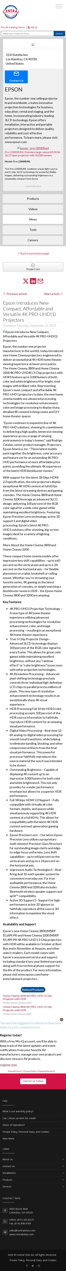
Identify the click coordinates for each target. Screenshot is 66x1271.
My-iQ (33, 27)
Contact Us (9, 1166)
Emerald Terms (15, 1071)
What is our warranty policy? (18, 1111)
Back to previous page (34, 253)
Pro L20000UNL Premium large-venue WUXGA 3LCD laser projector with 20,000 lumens (32, 153)
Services (7, 1186)
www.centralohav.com (21, 1234)
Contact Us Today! (33, 1081)
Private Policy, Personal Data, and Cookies (26, 1131)
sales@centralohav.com (22, 1230)
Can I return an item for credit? (19, 1118)
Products (7, 1179)
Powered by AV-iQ (47, 1071)
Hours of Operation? (14, 1124)
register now (8, 1065)
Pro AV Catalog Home (13, 27)
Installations (9, 1172)
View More (8, 1138)
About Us (8, 1159)
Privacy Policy (30, 1071)
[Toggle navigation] (59, 6)
